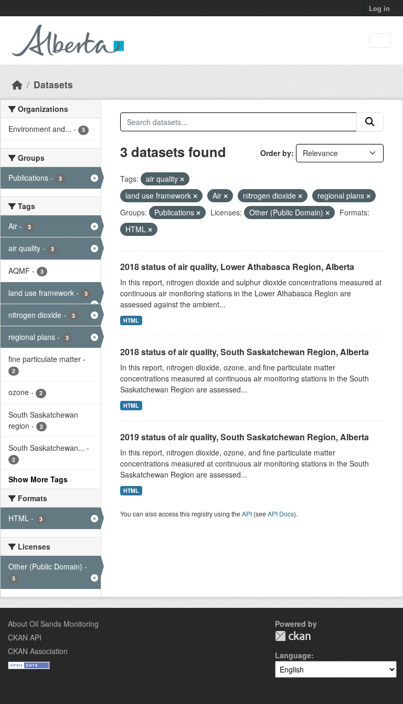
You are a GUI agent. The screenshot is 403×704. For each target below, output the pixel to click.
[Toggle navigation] (380, 40)
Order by (275, 153)
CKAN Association (38, 651)
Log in (379, 8)
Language (293, 655)
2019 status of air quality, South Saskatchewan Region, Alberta (244, 437)
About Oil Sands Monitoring (53, 623)
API (247, 513)
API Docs (281, 513)
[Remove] (182, 179)
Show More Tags (38, 479)
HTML (131, 320)
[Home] (17, 84)
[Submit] (370, 121)
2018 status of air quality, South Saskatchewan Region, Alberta (244, 352)
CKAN (293, 635)
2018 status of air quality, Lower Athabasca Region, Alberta (237, 267)
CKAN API (24, 637)
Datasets (53, 84)
